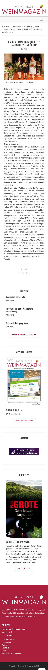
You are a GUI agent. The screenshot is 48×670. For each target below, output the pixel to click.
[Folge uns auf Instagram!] (23, 273)
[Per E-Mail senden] (27, 273)
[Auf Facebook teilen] (19, 273)
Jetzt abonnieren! (24, 420)
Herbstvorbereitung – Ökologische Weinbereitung (19, 310)
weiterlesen (24, 569)
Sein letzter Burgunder (18, 541)
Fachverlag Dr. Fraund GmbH (27, 666)
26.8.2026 (10, 315)
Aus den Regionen (31, 26)
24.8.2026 (10, 300)
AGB (4, 650)
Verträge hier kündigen (11, 653)
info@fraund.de (8, 639)
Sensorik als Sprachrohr (15, 296)
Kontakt (5, 648)
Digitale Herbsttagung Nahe (17, 323)
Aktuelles (17, 26)
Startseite (6, 26)
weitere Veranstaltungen (24, 334)
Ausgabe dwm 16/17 (15, 410)
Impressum (6, 642)
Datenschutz (7, 645)
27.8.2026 (10, 327)
